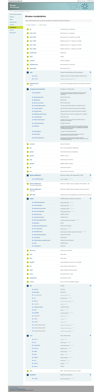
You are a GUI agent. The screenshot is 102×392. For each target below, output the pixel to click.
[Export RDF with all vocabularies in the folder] (90, 72)
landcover (32, 250)
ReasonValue (37, 134)
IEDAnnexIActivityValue (39, 119)
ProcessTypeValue (38, 228)
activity (35, 76)
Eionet (15, 11)
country (35, 378)
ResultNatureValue (38, 231)
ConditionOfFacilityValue (39, 105)
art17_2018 (33, 48)
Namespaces (13, 32)
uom (31, 335)
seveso (32, 281)
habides (32, 163)
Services (12, 30)
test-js (35, 309)
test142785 (36, 312)
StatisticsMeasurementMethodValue (42, 240)
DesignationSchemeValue (40, 208)
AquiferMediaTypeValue (39, 202)
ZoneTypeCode (37, 246)
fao (31, 148)
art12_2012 (33, 33)
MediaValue (36, 223)
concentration (37, 345)
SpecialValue (37, 237)
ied (31, 171)
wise (31, 371)
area (35, 342)
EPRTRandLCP (34, 83)
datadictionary (34, 64)
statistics (36, 357)
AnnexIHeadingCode (38, 179)
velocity (35, 363)
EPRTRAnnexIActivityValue (40, 114)
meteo (35, 354)
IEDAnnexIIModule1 (35, 175)
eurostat (32, 144)
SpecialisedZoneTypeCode (40, 234)
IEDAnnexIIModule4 (35, 189)
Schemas (12, 24)
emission (36, 348)
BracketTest (36, 292)
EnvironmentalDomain (39, 211)
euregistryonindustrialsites (37, 89)
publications (33, 278)
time (35, 360)
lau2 (31, 258)
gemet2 (32, 155)
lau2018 (32, 262)
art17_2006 (33, 41)
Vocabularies (13, 27)
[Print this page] (83, 1)
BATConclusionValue (39, 102)
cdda (31, 56)
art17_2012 (33, 45)
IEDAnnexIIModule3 (35, 183)
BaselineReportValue (38, 97)
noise (31, 274)
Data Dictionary (21, 11)
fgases (32, 151)
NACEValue (36, 126)
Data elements (13, 22)
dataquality (33, 68)
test (31, 285)
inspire (32, 198)
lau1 (31, 254)
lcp (31, 266)
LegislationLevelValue (39, 217)
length (35, 351)
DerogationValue (38, 111)
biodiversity (33, 52)
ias (30, 167)
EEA (16, 1)
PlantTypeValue (37, 131)
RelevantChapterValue (39, 137)
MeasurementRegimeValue (40, 220)
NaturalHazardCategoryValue (40, 225)
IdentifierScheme (38, 214)
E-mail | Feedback (14, 387)
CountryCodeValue (38, 108)
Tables (11, 19)
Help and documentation (15, 14)
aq (30, 29)
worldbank (33, 374)
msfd (31, 270)
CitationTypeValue (38, 205)
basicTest (36, 289)
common (32, 60)
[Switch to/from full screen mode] (85, 1)
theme (35, 243)
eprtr (31, 72)
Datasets (12, 16)
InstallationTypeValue (39, 123)
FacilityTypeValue (38, 117)
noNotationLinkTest (38, 307)
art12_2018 (33, 37)
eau (35, 298)
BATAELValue (37, 100)
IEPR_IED (32, 194)
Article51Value (37, 92)
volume (35, 366)
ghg (31, 159)
